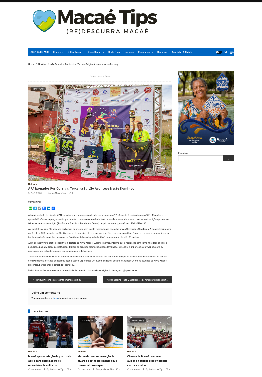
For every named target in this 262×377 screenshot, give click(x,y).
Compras (162, 52)
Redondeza (144, 52)
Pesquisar (183, 153)
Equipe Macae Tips (57, 193)
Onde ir (57, 52)
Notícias (129, 52)
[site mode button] (219, 52)
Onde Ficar (114, 52)
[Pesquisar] (228, 158)
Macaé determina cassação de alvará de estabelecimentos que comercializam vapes (97, 361)
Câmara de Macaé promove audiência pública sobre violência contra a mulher (147, 361)
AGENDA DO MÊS (39, 52)
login (55, 298)
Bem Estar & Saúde (181, 52)
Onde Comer (94, 52)
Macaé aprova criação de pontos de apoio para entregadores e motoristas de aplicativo (49, 361)
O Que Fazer (74, 52)
